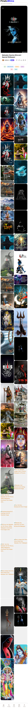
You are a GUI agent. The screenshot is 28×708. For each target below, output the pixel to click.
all (4, 66)
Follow (12, 60)
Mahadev (17, 66)
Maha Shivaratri (10, 66)
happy (16, 69)
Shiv (12, 69)
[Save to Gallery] (12, 77)
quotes (22, 66)
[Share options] (12, 75)
